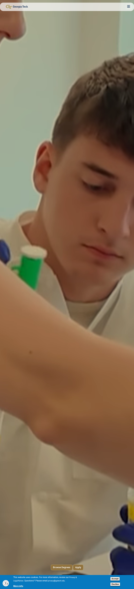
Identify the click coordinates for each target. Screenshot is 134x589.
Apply (78, 567)
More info (18, 586)
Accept (115, 578)
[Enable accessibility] (6, 583)
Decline (115, 584)
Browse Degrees (61, 567)
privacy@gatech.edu (56, 581)
